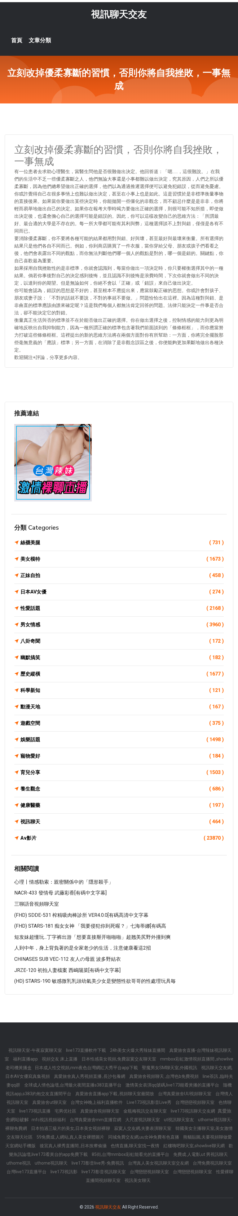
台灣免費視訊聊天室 (212, 1163)
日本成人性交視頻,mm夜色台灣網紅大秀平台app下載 (87, 1067)
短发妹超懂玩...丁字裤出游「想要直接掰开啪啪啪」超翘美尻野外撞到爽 (92, 937)
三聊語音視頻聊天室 (36, 904)
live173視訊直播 (35, 1111)
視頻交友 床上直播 (60, 1058)
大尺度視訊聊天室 (143, 1119)
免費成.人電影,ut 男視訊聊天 (200, 1154)
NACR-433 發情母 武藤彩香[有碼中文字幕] (60, 893)
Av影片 (122, 838)
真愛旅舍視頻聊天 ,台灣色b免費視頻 (164, 1076)
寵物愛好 (122, 756)
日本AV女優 (122, 592)
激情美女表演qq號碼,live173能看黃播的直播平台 (173, 1085)
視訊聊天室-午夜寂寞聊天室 (35, 1050)
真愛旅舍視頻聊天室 (100, 1111)
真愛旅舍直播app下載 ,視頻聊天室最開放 (115, 1093)
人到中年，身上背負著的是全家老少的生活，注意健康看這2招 (82, 948)
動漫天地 (122, 707)
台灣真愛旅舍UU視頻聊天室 (185, 1093)
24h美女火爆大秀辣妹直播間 (138, 1050)
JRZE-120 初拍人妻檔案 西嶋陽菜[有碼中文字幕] (67, 970)
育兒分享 (122, 772)
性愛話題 (122, 608)
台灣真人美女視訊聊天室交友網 (159, 1163)
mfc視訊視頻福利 (49, 1119)
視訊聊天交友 (119, 14)
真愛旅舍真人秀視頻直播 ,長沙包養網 (90, 1076)
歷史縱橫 (122, 674)
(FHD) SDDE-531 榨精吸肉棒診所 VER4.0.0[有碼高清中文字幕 (81, 915)
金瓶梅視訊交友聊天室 (145, 1111)
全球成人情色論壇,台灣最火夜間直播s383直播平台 (73, 1085)
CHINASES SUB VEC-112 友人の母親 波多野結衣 (67, 959)
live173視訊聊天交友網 (193, 1111)
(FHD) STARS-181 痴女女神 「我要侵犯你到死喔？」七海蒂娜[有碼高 (90, 926)
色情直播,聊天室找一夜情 (135, 1145)
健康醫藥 (122, 805)
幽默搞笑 (122, 657)
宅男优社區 (66, 1111)
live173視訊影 (64, 1171)
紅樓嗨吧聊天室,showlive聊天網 (194, 1145)
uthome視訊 (19, 1163)
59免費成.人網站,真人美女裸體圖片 (71, 1137)
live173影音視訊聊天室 (104, 1171)
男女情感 (122, 625)
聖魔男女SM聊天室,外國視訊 (170, 1067)
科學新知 (122, 690)
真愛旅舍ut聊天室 (50, 1102)
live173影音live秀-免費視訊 (98, 1163)
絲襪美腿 (122, 542)
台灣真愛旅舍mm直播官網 (96, 1119)
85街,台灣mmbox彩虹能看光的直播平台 (131, 1154)
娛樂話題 (122, 739)
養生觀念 (122, 789)
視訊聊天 (122, 822)
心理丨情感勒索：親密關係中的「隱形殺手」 (63, 882)
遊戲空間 (122, 723)
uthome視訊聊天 (51, 1163)
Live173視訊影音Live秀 (149, 1102)
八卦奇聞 (122, 641)
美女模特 (122, 559)
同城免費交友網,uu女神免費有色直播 (144, 1137)
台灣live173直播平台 (27, 1171)
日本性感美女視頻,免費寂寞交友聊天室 (119, 1058)
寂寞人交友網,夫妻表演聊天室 (143, 1128)
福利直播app (26, 1058)
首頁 (16, 40)
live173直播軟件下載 (86, 1050)
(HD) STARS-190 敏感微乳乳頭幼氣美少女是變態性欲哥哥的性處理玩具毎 (95, 981)
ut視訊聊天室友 (179, 1119)
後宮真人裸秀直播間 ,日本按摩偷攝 (74, 1145)
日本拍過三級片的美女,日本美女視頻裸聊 (71, 1128)
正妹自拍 (122, 575)
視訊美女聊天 (138, 1180)
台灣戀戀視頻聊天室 (195, 1102)
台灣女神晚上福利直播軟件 (97, 1102)
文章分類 (40, 40)
